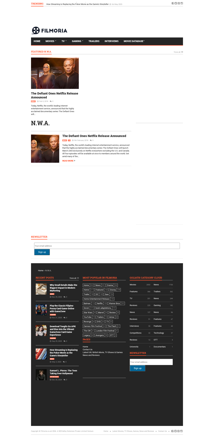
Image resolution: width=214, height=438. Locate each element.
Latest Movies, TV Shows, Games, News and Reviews (133, 431)
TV (63, 41)
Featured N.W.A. (41, 51)
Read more (67, 161)
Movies (50, 41)
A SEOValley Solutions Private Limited (72, 431)
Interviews (111, 41)
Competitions (135, 333)
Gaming (77, 41)
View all (177, 52)
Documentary (160, 347)
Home (37, 41)
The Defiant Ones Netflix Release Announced (94, 136)
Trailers (94, 41)
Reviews (133, 305)
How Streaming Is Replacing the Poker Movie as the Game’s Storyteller (64, 353)
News (33, 101)
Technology (159, 333)
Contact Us (87, 349)
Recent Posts (45, 278)
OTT (156, 340)
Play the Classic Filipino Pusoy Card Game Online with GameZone (62, 308)
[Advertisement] (126, 16)
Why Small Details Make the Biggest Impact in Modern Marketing (63, 288)
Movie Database (133, 41)
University (134, 347)
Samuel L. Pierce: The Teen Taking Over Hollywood (69, 3)
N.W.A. (40, 123)
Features (134, 291)
